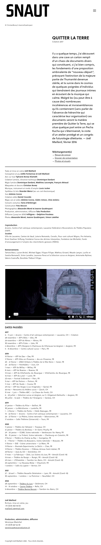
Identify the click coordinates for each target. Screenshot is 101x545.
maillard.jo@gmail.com (14, 508)
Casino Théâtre (26, 486)
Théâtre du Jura (26, 483)
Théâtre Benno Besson (27, 489)
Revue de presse (63, 154)
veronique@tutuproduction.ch (17, 527)
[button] (94, 11)
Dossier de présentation (66, 157)
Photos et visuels (62, 161)
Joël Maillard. (18, 541)
